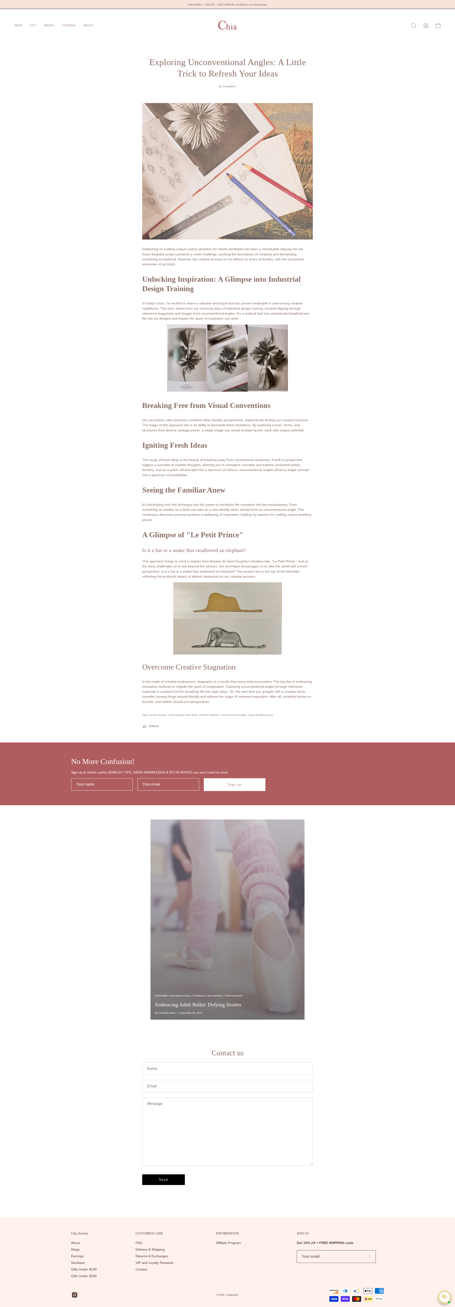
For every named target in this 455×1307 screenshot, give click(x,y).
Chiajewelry (232, 1294)
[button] (69, 25)
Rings (75, 1249)
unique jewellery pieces (260, 715)
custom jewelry (176, 715)
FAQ (139, 1243)
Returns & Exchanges (152, 1256)
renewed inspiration (209, 715)
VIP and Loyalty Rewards (154, 1263)
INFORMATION (227, 1233)
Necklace (78, 1263)
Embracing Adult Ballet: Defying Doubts (198, 1005)
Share (154, 726)
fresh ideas (191, 715)
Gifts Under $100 (84, 1269)
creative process (158, 715)
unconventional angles (233, 715)
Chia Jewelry (79, 1233)
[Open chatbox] (444, 1297)
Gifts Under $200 (84, 1276)
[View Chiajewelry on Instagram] (74, 1294)
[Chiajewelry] (227, 26)
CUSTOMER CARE (149, 1233)
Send (163, 1179)
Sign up (234, 784)
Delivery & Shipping (150, 1249)
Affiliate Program (228, 1243)
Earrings (77, 1256)
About (75, 1243)
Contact (141, 1269)
